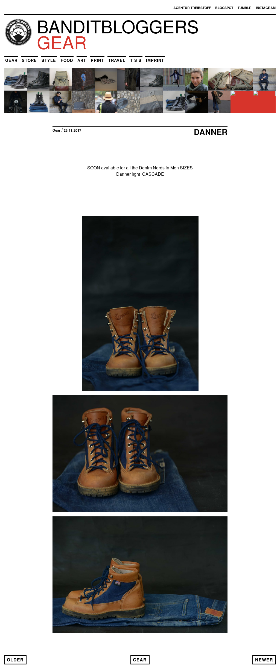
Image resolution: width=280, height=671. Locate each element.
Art (81, 60)
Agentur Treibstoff (192, 7)
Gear (11, 60)
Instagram (266, 7)
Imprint (155, 60)
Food (67, 60)
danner (211, 131)
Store (29, 60)
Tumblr (245, 7)
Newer (264, 659)
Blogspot (224, 7)
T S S (136, 60)
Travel (117, 60)
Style (49, 60)
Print (97, 60)
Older (15, 659)
